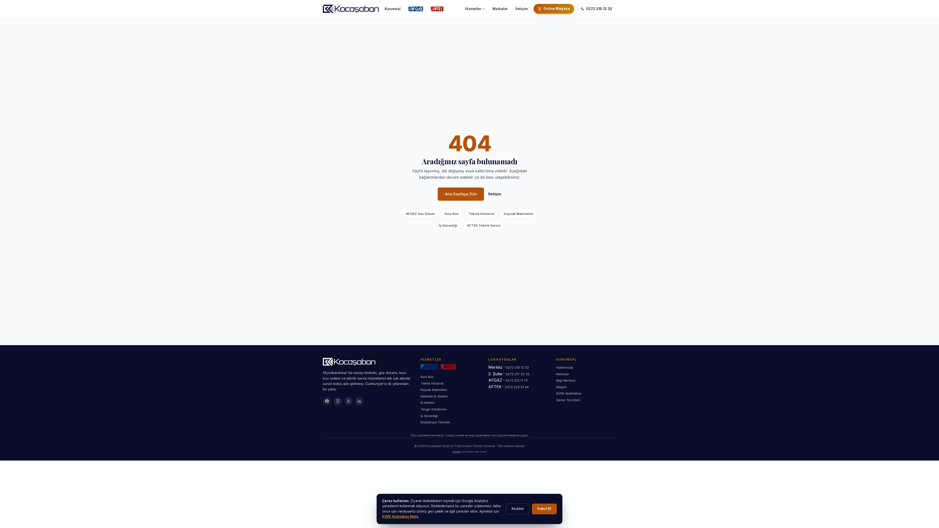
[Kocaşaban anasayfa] (351, 9)
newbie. (456, 451)
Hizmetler (473, 9)
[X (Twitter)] (348, 401)
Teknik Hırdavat (481, 214)
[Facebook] (327, 401)
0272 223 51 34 (517, 387)
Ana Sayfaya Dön (461, 194)
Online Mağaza (556, 9)
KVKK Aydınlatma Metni (400, 516)
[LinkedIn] (359, 401)
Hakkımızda (564, 367)
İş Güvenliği (448, 225)
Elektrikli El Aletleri (434, 396)
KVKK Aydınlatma (568, 393)
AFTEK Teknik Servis (484, 225)
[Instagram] (338, 401)
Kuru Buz (452, 214)
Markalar (500, 9)
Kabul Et (544, 509)
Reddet (518, 509)
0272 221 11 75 (516, 380)
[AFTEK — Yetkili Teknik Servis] (437, 9)
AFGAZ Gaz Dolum (420, 214)
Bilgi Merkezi (565, 380)
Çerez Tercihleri (568, 400)
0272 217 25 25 (517, 374)
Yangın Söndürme (434, 409)
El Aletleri (428, 403)
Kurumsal (393, 9)
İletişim (521, 9)
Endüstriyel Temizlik (435, 422)
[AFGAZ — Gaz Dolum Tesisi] (415, 9)
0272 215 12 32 (599, 9)
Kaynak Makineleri (518, 214)
